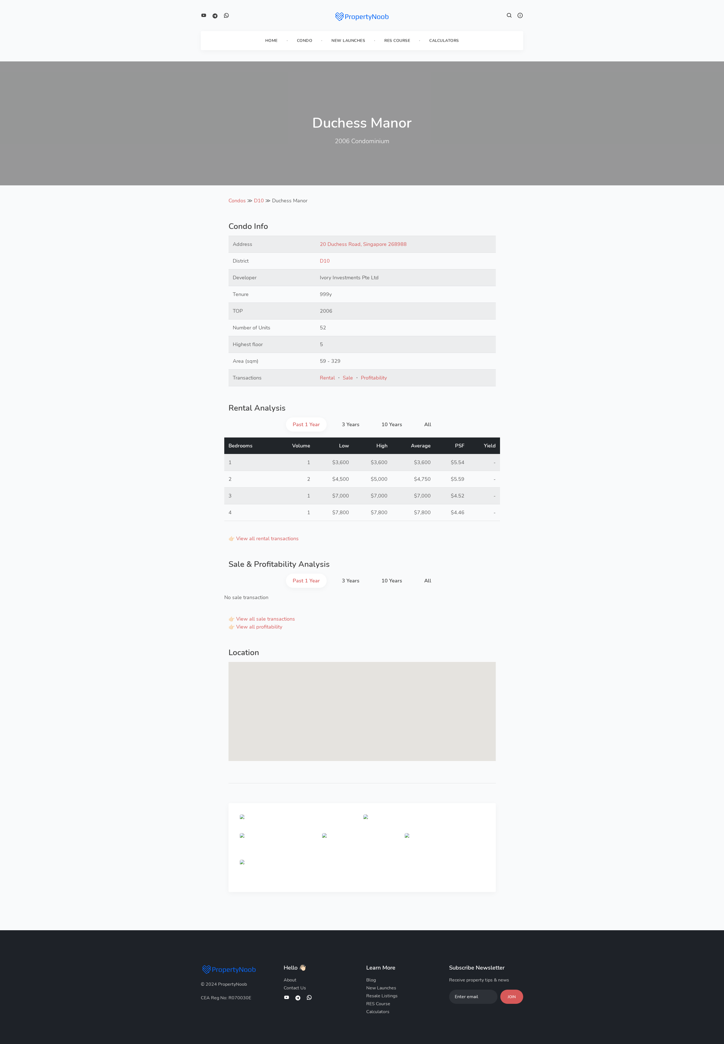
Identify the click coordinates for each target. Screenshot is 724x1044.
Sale (348, 377)
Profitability (374, 377)
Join (512, 997)
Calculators (444, 40)
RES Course (397, 40)
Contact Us (295, 988)
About (290, 980)
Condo (305, 40)
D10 (259, 200)
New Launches (348, 40)
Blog (371, 980)
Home (271, 40)
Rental (327, 377)
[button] (509, 16)
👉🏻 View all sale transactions (262, 619)
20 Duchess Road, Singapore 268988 (363, 244)
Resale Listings (382, 996)
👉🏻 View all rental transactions (264, 538)
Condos (237, 200)
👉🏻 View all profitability (255, 626)
